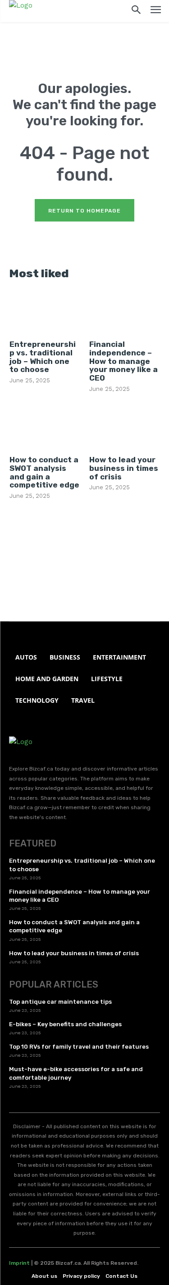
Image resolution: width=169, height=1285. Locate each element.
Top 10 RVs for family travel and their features (79, 1046)
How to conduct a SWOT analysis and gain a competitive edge (44, 472)
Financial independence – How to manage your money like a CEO (123, 361)
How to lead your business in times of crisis (123, 468)
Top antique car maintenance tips (60, 1001)
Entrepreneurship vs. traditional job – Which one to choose (42, 357)
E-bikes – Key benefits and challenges (65, 1024)
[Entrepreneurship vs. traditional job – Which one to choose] (44, 312)
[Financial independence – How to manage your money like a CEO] (124, 312)
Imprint (19, 1263)
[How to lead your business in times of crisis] (124, 427)
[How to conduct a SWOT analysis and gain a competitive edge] (44, 427)
